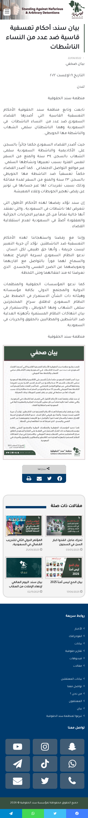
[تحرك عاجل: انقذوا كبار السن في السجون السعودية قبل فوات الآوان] (64, 525)
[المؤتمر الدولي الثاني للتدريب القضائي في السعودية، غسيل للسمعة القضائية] (24, 525)
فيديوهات (75, 658)
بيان (79, 708)
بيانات (78, 643)
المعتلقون (75, 701)
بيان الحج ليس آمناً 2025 (66, 582)
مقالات (77, 666)
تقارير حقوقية (73, 651)
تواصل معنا (74, 686)
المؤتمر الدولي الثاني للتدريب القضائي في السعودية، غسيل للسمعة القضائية (24, 543)
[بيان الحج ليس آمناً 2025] (64, 567)
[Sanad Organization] (44, 11)
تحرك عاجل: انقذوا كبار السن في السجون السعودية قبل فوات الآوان (65, 543)
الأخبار (78, 629)
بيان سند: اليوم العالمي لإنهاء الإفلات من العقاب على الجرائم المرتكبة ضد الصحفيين (25, 585)
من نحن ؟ (76, 694)
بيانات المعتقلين (71, 679)
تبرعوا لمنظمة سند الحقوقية (64, 716)
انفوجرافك (75, 636)
